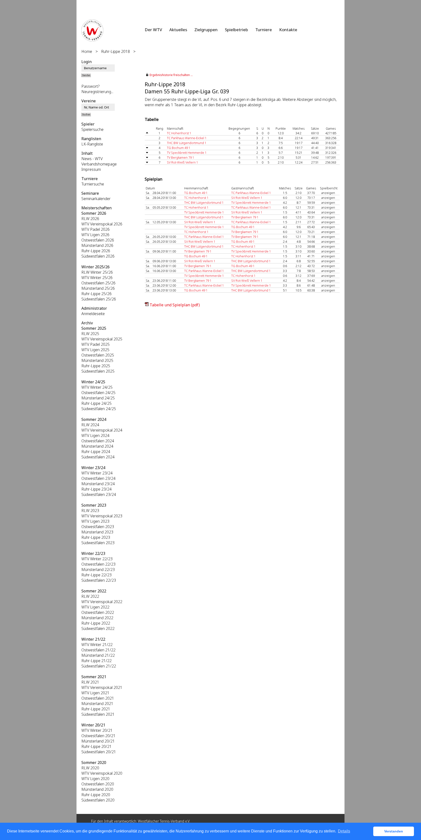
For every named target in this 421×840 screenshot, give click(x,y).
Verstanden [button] (393, 831)
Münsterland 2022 (97, 617)
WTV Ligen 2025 (95, 349)
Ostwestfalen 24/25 (98, 392)
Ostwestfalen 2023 (97, 526)
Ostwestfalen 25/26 (98, 283)
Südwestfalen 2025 (98, 371)
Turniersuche (92, 184)
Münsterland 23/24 (98, 483)
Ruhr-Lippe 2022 (95, 623)
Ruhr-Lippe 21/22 (96, 660)
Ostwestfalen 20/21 (98, 735)
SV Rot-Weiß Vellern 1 (182, 162)
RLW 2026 (90, 218)
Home (86, 51)
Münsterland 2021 (97, 703)
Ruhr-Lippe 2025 (95, 365)
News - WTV (92, 158)
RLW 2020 (90, 768)
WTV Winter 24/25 (97, 387)
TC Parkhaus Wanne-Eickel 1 (187, 138)
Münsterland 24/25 (98, 398)
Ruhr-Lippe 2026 (95, 250)
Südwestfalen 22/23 (98, 580)
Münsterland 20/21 (98, 741)
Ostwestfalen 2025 (97, 355)
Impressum (91, 169)
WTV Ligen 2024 (95, 435)
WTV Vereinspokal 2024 (101, 430)
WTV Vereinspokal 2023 (101, 516)
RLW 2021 (90, 682)
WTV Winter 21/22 (97, 644)
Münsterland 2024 (97, 446)
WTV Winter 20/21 (97, 730)
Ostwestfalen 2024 (97, 441)
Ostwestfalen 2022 (97, 612)
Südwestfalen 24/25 (98, 408)
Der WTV (153, 29)
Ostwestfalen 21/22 (98, 650)
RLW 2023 (90, 510)
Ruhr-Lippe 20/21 (96, 746)
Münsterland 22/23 (98, 569)
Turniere (263, 29)
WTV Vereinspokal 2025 (101, 339)
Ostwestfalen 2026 (97, 240)
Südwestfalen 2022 (98, 628)
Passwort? (90, 86)
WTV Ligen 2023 (95, 521)
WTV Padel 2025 (95, 344)
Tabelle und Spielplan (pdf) (175, 305)
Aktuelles (178, 29)
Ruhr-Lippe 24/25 (96, 403)
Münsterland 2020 (97, 789)
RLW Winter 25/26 (97, 272)
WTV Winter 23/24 (97, 473)
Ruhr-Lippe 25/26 (96, 293)
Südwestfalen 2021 (98, 714)
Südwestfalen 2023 (98, 542)
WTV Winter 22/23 (97, 558)
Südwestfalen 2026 (98, 256)
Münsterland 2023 (97, 532)
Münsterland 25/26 (98, 288)
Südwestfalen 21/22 (98, 666)
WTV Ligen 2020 (95, 778)
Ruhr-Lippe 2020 (95, 794)
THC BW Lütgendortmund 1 (186, 143)
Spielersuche (92, 129)
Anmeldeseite (93, 313)
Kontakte (288, 29)
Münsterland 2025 (97, 360)
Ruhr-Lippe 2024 (95, 451)
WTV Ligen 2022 (95, 607)
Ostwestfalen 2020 (97, 784)
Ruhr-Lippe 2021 (95, 709)
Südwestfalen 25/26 (98, 299)
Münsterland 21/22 (98, 655)
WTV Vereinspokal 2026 (101, 224)
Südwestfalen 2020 (98, 800)
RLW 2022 (90, 596)
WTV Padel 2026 (95, 229)
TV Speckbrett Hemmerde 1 (187, 152)
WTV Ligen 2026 (95, 234)
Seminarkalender (96, 198)
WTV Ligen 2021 (95, 692)
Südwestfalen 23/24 (98, 494)
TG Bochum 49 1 (178, 147)
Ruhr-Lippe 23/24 (96, 489)
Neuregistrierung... (97, 91)
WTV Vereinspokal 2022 (101, 601)
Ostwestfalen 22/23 (98, 564)
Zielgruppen (206, 29)
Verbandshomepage (99, 164)
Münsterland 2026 (97, 245)
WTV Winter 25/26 (97, 277)
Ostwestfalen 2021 (97, 698)
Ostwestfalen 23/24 (98, 478)
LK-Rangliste (92, 144)
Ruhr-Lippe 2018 (115, 51)
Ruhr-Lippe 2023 (95, 537)
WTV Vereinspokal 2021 (101, 687)
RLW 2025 (90, 333)
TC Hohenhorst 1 (179, 133)
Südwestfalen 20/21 (98, 751)
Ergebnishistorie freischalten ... (171, 75)
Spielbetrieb (236, 29)
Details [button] (344, 831)
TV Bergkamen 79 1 (180, 157)
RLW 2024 (90, 424)
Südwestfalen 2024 (98, 457)
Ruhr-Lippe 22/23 (96, 575)
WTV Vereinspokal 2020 (101, 773)
